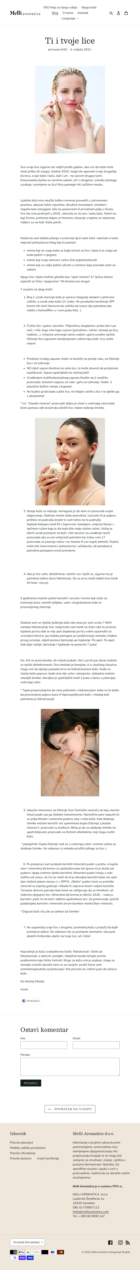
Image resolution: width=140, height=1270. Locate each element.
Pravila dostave (21, 1158)
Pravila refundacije (23, 1153)
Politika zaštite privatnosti (28, 1148)
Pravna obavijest (21, 1142)
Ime (22, 1038)
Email (76, 1038)
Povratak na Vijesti (73, 1109)
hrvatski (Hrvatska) (26, 1242)
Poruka (25, 1054)
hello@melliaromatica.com (91, 1212)
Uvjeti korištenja (48, 1158)
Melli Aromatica (99, 1252)
